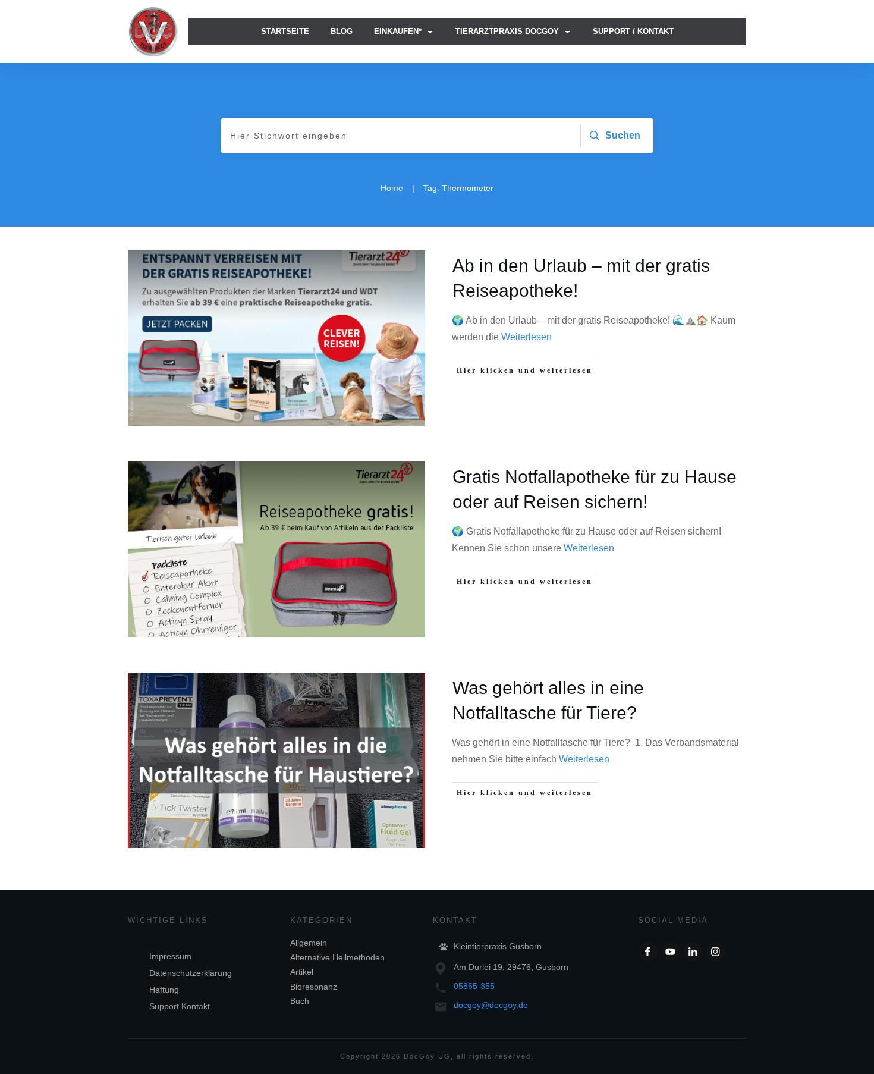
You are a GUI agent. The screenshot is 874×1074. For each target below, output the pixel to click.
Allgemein (308, 942)
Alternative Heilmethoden (337, 957)
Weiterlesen (526, 337)
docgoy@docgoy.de (491, 1005)
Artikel (301, 971)
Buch (299, 1001)
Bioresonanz (313, 986)
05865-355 (474, 986)
